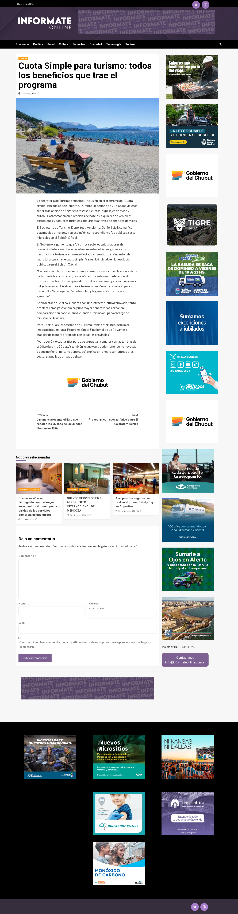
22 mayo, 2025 (27, 519)
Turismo (130, 44)
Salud (51, 44)
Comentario (27, 555)
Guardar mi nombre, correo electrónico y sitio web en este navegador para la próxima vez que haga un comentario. (85, 644)
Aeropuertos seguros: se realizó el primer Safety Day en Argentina (135, 502)
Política (38, 44)
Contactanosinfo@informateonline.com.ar (185, 659)
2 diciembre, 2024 (78, 515)
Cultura (63, 44)
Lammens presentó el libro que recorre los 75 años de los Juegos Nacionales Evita (59, 421)
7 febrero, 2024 (28, 93)
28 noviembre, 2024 (127, 511)
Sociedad (96, 44)
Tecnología (113, 44)
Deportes (79, 44)
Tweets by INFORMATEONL (178, 646)
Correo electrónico (97, 606)
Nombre (24, 603)
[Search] (220, 44)
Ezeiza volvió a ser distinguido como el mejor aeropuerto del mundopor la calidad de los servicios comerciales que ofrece (37, 506)
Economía (22, 44)
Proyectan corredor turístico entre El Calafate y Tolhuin (113, 419)
